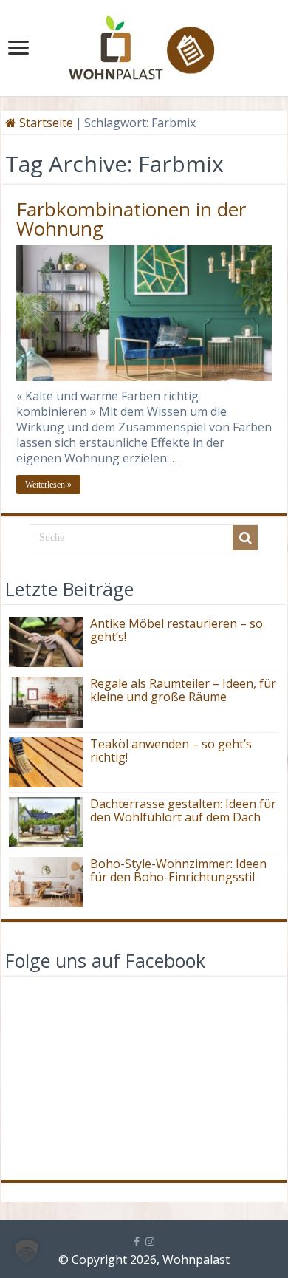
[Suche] (245, 537)
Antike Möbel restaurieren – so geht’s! (176, 630)
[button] (26, 1251)
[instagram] (150, 1242)
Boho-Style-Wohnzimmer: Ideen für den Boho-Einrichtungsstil (178, 870)
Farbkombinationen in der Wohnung (131, 219)
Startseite (44, 123)
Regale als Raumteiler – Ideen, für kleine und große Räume (183, 690)
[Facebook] (136, 1242)
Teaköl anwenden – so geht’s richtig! (171, 750)
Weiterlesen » (48, 484)
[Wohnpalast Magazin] (144, 43)
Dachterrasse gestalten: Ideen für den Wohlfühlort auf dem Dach (183, 810)
